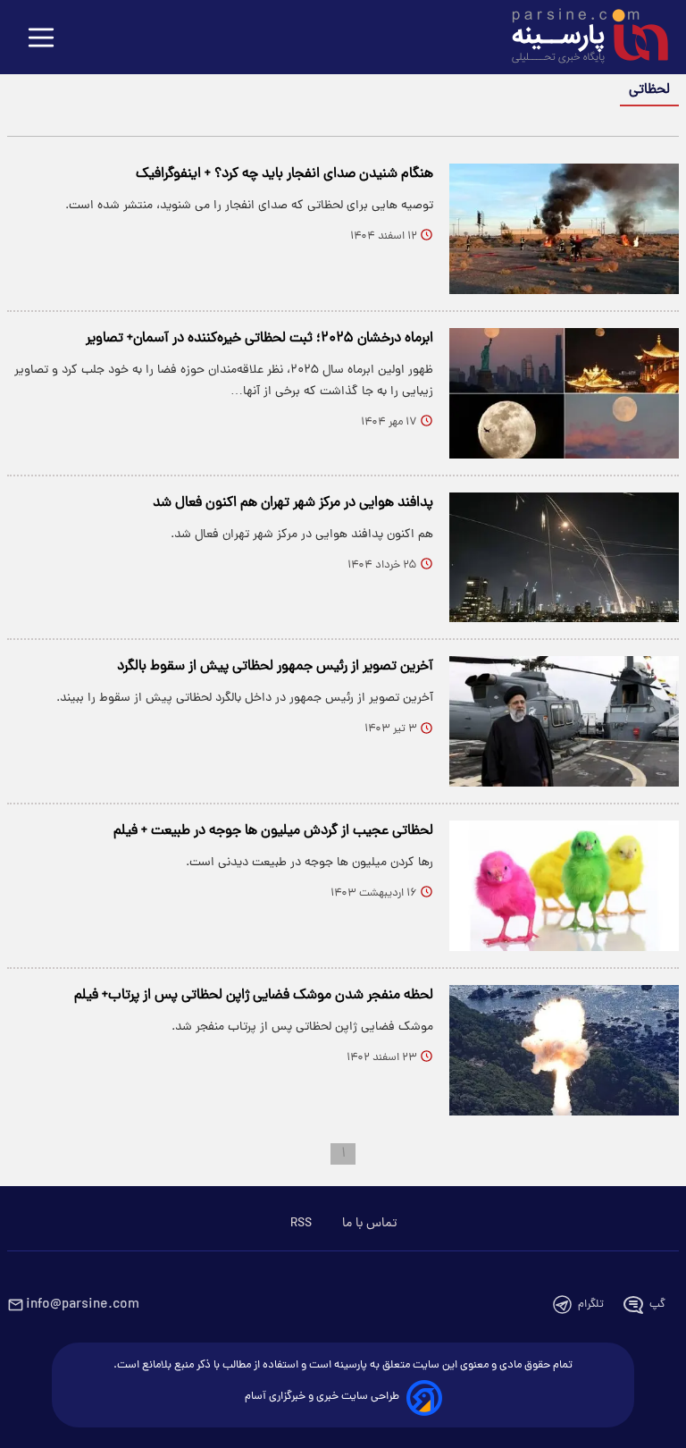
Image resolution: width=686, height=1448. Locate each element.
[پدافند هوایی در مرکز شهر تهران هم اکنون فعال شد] (564, 557)
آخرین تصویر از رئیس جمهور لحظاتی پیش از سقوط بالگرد (275, 667)
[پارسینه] (580, 38)
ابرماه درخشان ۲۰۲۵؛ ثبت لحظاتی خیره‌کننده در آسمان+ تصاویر (259, 338)
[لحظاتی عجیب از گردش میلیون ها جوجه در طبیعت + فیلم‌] (564, 886)
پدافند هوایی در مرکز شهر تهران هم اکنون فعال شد (293, 503)
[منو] (41, 39)
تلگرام (591, 1304)
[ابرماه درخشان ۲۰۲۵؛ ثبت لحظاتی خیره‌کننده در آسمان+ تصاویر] (564, 393)
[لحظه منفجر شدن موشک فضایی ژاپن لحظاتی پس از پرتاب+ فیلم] (564, 1050)
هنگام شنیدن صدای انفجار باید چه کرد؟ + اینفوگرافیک (284, 174)
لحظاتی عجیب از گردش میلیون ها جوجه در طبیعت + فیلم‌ (273, 831)
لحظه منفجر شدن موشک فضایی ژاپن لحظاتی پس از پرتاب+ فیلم (253, 995)
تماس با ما (369, 1223)
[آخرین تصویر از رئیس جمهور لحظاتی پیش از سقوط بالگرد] (564, 721)
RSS (301, 1223)
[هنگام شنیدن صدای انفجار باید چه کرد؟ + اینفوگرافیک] (564, 229)
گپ (657, 1304)
